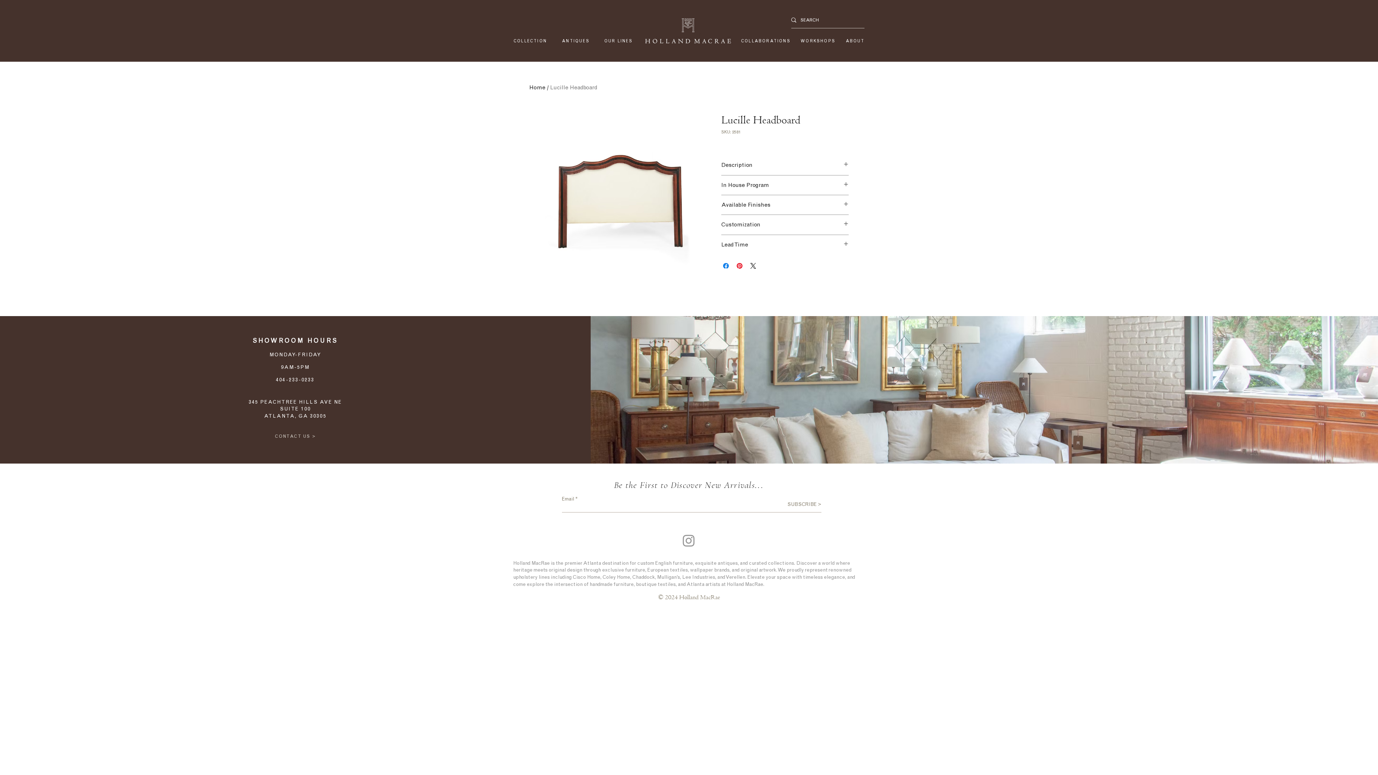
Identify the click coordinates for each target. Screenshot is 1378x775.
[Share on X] (753, 266)
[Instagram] (689, 541)
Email (568, 499)
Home (537, 87)
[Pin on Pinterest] (739, 266)
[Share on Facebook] (726, 266)
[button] (618, 41)
